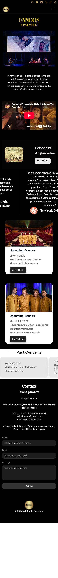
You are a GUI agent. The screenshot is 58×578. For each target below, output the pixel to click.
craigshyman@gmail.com (29, 416)
